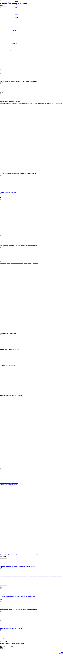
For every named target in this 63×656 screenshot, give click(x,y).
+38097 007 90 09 (3, 644)
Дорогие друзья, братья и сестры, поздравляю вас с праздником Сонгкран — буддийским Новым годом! (17, 566)
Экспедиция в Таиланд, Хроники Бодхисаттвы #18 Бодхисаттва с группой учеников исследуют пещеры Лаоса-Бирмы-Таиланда (21, 554)
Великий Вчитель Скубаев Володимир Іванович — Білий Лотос (11, 395)
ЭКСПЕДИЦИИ (61, 653)
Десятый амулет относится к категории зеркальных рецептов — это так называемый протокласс (16, 586)
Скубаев (12, 195)
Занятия (62, 651)
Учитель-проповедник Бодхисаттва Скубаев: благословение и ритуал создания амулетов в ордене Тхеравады (18, 81)
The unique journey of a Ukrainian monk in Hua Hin (8, 233)
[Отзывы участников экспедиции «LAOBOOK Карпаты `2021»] (3, 636)
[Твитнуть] (0, 194)
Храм (14, 195)
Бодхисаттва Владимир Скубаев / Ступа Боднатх (8, 261)
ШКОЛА (62, 652)
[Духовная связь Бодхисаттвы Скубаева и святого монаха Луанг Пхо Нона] (3, 617)
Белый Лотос (4, 195)
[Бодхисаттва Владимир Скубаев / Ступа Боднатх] (3, 181)
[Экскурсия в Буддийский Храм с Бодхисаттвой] (3, 191)
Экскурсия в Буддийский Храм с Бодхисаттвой (8, 192)
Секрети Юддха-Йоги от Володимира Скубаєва (8, 333)
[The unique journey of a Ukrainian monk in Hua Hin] (24, 232)
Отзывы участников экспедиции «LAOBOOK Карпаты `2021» (10, 101)
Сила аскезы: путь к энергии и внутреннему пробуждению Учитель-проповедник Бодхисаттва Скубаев (17, 596)
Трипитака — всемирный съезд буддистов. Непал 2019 (9, 483)
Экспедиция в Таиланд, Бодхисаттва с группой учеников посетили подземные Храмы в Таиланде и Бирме (18, 173)
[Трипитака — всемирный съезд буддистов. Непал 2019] (7, 481)
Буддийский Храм (8, 195)
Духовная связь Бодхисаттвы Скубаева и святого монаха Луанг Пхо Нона (12, 618)
